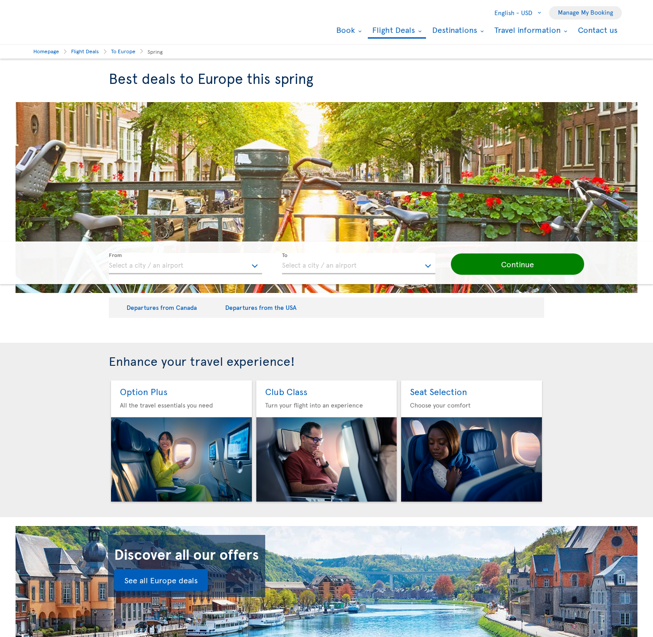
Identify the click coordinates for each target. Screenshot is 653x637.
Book (344, 29)
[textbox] (185, 263)
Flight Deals (392, 30)
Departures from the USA (261, 307)
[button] (517, 264)
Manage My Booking (585, 12)
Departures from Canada (162, 307)
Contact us (597, 29)
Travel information (526, 29)
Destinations (453, 29)
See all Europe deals (161, 580)
